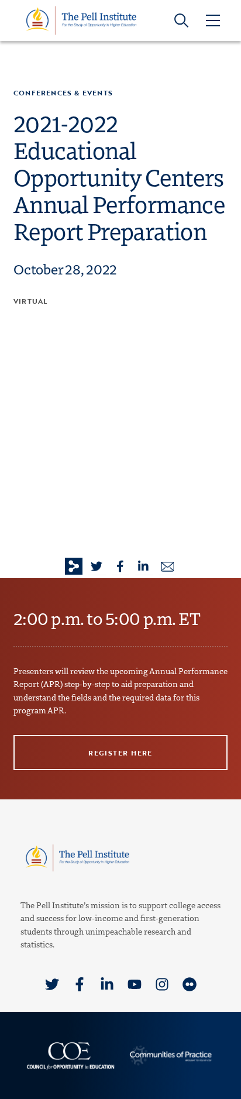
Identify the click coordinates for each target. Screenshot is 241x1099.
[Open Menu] (212, 20)
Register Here (120, 752)
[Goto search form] (181, 20)
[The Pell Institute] (81, 19)
